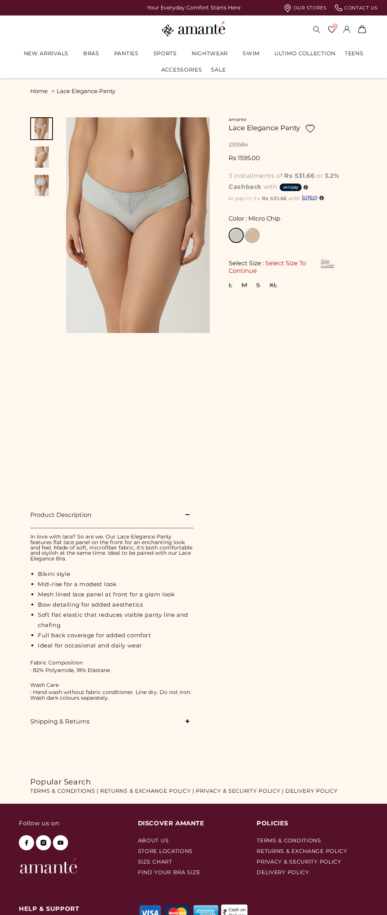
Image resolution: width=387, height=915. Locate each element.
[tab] (41, 128)
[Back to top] (368, 898)
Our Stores (309, 8)
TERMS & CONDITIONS (289, 840)
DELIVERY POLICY (311, 790)
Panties (126, 53)
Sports (165, 53)
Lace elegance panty (86, 91)
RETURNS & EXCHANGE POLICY (302, 851)
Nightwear (210, 53)
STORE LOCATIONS (165, 851)
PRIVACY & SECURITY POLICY (299, 861)
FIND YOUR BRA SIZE (169, 872)
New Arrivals (46, 53)
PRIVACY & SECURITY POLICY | (240, 790)
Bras (91, 53)
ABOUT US (153, 840)
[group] (193, 7)
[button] (49, 53)
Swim (251, 53)
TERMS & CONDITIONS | (64, 790)
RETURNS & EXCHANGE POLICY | (147, 790)
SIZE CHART (155, 861)
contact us (360, 8)
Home (39, 91)
